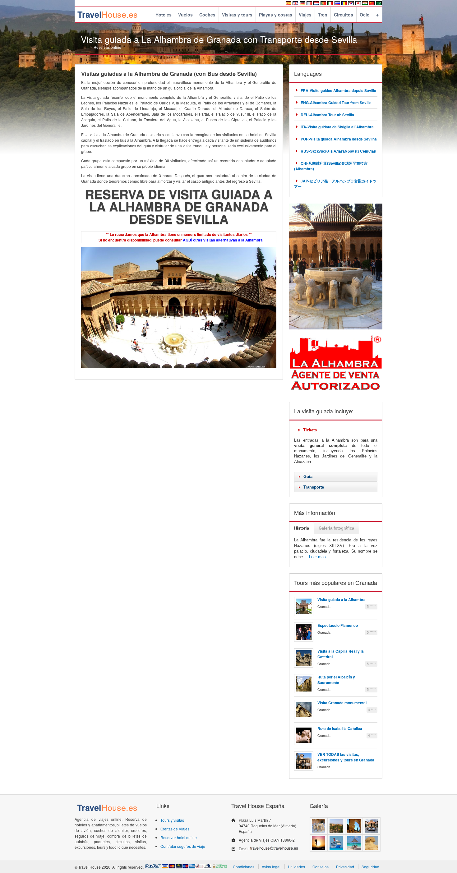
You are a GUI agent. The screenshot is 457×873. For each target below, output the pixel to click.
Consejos (320, 866)
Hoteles (163, 14)
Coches (207, 14)
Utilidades (296, 866)
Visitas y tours (237, 14)
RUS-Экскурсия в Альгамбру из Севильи (338, 151)
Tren (322, 14)
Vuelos (185, 14)
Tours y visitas (172, 820)
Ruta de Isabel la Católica (339, 728)
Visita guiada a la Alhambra (341, 599)
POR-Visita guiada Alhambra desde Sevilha (339, 139)
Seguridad (370, 866)
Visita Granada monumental (342, 702)
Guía (307, 476)
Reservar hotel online (178, 837)
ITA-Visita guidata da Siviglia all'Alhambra (337, 127)
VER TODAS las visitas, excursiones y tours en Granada (345, 757)
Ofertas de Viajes (174, 828)
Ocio (365, 14)
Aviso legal (271, 866)
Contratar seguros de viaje (182, 846)
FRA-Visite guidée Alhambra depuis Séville (338, 90)
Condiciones (243, 866)
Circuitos (343, 14)
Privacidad (345, 866)
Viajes (305, 14)
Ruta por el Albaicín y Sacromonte (336, 679)
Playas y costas (275, 14)
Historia (301, 528)
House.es (107, 14)
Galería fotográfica (336, 528)
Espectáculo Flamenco (337, 625)
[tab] (335, 430)
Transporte (313, 487)
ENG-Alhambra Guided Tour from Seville (336, 102)
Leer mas (317, 556)
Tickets (310, 430)
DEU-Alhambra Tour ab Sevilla (327, 114)
